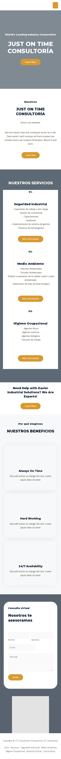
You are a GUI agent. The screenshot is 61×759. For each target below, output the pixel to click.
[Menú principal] (55, 5)
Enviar (16, 677)
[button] (30, 62)
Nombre (11, 640)
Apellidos (35, 640)
